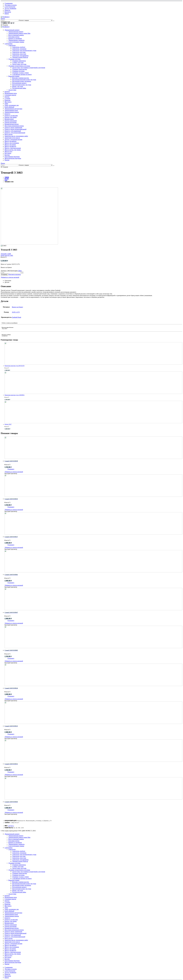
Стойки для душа (17, 62)
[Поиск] (53, 165)
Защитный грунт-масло (12, 138)
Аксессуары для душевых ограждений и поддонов (28, 67)
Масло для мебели (10, 141)
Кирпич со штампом (15, 38)
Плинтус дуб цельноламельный (15, 132)
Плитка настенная (10, 122)
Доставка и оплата (11, 5)
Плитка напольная (11, 120)
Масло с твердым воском (13, 148)
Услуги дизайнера (10, 8)
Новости (7, 10)
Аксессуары (12, 90)
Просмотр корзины (14, 274)
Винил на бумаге (17, 307)
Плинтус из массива (11, 115)
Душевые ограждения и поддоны (19, 66)
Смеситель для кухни (19, 54)
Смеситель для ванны (19, 49)
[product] (93, 353)
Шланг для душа (17, 86)
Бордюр (7, 155)
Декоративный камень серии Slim (19, 33)
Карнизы (7, 100)
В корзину (4, 274)
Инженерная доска (11, 93)
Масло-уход (8, 151)
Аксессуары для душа (19, 64)
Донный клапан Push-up (20, 57)
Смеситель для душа (18, 52)
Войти (7, 13)
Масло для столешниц (12, 143)
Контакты (8, 12)
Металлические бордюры (13, 158)
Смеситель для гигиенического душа (24, 50)
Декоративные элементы (16, 40)
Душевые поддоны (18, 71)
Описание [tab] (8, 280)
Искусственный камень (16, 35)
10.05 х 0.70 (16, 312)
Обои (6, 103)
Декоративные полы (11, 110)
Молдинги (8, 102)
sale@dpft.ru (11, 825)
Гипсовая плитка (13, 37)
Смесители (12, 45)
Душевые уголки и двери (20, 73)
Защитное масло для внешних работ (16, 136)
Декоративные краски (12, 112)
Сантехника (8, 43)
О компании (9, 3)
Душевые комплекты (19, 61)
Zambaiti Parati (16, 317)
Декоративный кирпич (12, 30)
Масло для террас (10, 144)
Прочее (7, 160)
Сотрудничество (10, 7)
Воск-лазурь (8, 134)
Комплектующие (13, 76)
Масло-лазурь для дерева (13, 150)
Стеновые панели (10, 95)
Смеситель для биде (18, 47)
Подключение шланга (19, 83)
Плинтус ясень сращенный (13, 127)
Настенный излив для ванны (21, 81)
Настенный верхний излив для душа (24, 79)
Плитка (7, 96)
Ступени (7, 98)
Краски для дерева (11, 117)
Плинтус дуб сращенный (13, 131)
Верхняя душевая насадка (20, 78)
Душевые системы (14, 59)
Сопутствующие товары (16, 42)
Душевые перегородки (19, 69)
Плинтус (7, 114)
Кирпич (7, 91)
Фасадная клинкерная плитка (14, 126)
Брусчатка (8, 153)
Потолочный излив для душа (21, 85)
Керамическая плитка (12, 124)
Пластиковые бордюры (12, 156)
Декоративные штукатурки (13, 108)
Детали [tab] (7, 282)
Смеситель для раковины (20, 55)
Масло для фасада (10, 146)
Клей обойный (9, 107)
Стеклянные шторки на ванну (22, 74)
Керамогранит (9, 119)
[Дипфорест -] (5, 17)
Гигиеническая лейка (19, 88)
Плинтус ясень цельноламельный (15, 129)
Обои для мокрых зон (12, 105)
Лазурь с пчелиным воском (13, 139)
